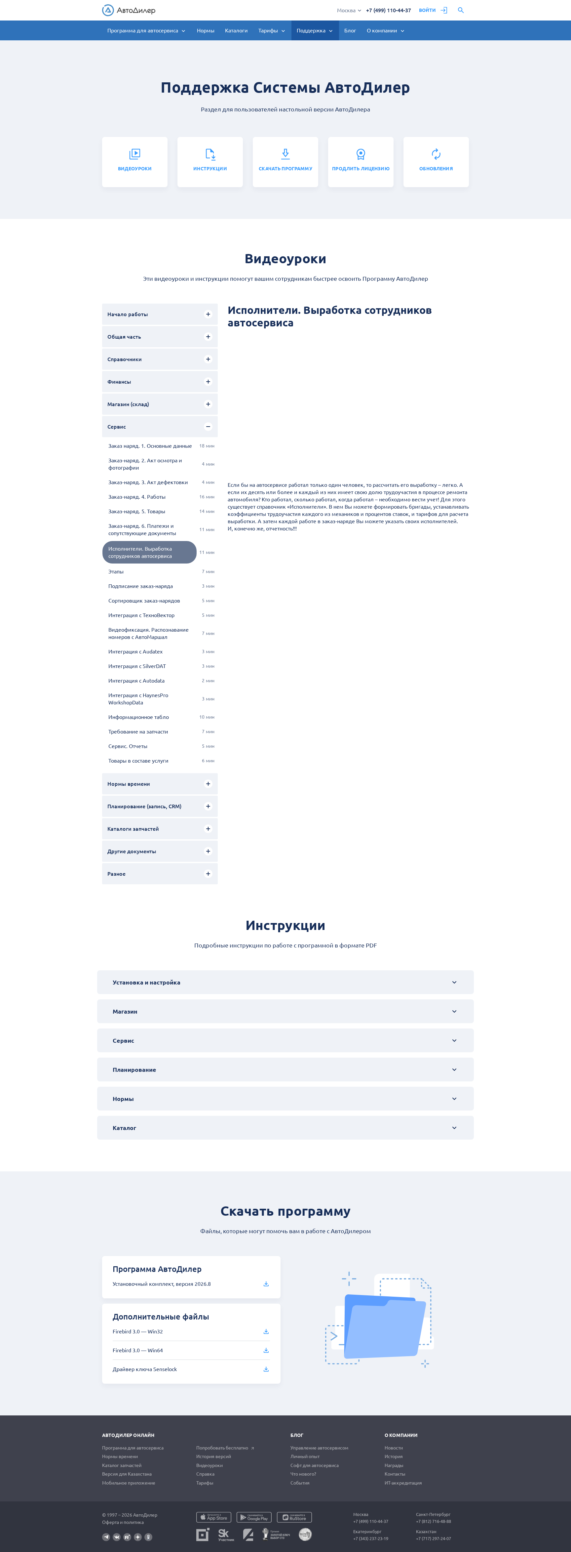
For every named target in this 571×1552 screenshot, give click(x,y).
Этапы (116, 571)
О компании (401, 1435)
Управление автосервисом (319, 1447)
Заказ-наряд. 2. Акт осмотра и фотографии (145, 464)
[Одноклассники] (148, 1537)
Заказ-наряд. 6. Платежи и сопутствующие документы (142, 529)
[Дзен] (138, 1537)
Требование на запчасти (138, 731)
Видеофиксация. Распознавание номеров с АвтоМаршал (148, 633)
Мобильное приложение (128, 1483)
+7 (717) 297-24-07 (433, 1538)
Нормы (205, 30)
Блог (350, 30)
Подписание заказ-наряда (140, 586)
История (394, 1456)
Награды (394, 1465)
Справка (205, 1474)
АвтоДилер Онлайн (128, 1435)
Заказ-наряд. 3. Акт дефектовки (148, 482)
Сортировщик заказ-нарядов (144, 601)
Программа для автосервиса (133, 1447)
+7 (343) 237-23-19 (370, 1538)
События (300, 1483)
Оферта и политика (123, 1522)
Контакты (395, 1474)
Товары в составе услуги (138, 761)
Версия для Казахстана (127, 1474)
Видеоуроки (209, 1465)
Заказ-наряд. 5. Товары (136, 511)
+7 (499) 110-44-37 (388, 10)
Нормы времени (120, 1456)
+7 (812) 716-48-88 (433, 1521)
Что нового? (303, 1474)
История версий (213, 1456)
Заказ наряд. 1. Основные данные (150, 446)
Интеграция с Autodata (136, 681)
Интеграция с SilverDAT (137, 666)
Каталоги (236, 30)
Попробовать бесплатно (222, 1447)
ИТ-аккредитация (403, 1483)
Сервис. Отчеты (127, 746)
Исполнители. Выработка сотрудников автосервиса (140, 552)
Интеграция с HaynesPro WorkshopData (138, 698)
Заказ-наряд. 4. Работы (137, 497)
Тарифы (204, 1483)
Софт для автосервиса (314, 1465)
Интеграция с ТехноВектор (141, 615)
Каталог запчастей (121, 1465)
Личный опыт (305, 1456)
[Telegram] (106, 1537)
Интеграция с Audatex (135, 651)
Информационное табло (138, 717)
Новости (394, 1447)
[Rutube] (127, 1537)
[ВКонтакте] (117, 1537)
